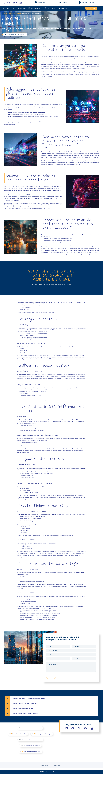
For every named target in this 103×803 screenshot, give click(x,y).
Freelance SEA (56, 765)
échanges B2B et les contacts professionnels (33, 112)
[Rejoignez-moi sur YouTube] (85, 728)
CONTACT (64, 8)
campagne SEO (45, 153)
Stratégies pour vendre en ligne (43, 734)
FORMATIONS (51, 8)
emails (77, 66)
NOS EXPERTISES (35, 8)
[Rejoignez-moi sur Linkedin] (66, 728)
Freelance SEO (44, 765)
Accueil (6, 13)
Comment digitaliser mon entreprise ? (31, 740)
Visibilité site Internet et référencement (31, 728)
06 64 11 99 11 (91, 8)
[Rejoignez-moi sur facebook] (72, 728)
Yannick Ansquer (13, 2)
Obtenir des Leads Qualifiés (19, 734)
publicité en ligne (58, 155)
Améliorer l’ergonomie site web (31, 745)
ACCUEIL (7, 8)
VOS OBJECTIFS (20, 8)
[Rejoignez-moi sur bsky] (92, 728)
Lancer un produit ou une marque (31, 751)
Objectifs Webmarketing (15, 13)
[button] (14, 34)
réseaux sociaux (84, 64)
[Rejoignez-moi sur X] (79, 728)
